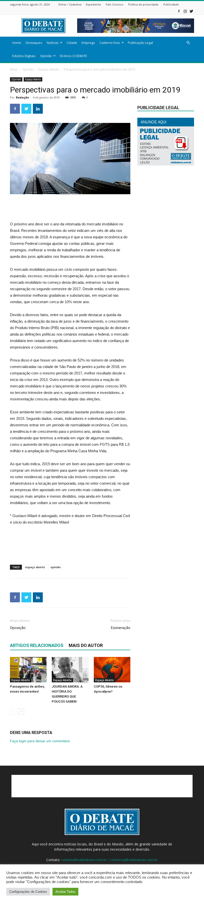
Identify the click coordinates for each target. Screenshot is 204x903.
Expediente (93, 4)
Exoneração (120, 628)
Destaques (34, 42)
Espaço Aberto (48, 69)
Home (16, 42)
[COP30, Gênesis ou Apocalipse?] (112, 669)
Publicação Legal (140, 42)
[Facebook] (179, 11)
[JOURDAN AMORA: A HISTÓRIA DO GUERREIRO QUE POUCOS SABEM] (70, 669)
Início (13, 69)
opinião (56, 567)
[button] (188, 42)
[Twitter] (191, 11)
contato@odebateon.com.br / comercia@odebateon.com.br (109, 859)
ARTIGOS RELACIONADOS (36, 645)
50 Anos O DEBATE (73, 56)
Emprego (88, 42)
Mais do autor (86, 645)
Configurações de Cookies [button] (28, 892)
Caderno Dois (110, 42)
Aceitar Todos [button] (65, 892)
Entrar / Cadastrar (70, 4)
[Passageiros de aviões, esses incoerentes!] (28, 669)
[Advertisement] (70, 208)
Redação (22, 97)
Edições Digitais (24, 56)
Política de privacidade (143, 4)
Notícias (53, 42)
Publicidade (171, 4)
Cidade (71, 42)
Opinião (46, 56)
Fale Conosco (114, 4)
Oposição (18, 628)
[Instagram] (185, 11)
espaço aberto (35, 567)
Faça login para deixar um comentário (40, 741)
